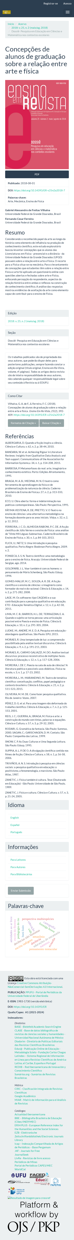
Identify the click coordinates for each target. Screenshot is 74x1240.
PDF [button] (37, 174)
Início (11, 23)
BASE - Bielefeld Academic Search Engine (38, 1026)
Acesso (67, 3)
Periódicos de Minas (26, 1161)
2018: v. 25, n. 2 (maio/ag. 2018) (30, 27)
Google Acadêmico (25, 1096)
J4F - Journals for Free (27, 1150)
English (14, 817)
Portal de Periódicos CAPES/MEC (33, 1165)
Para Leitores (18, 859)
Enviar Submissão (21, 890)
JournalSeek (22, 1154)
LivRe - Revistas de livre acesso (32, 1158)
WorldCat (20, 1169)
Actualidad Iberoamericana (30, 1114)
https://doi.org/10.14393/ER (30, 1006)
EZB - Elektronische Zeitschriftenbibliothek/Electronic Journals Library (39, 1136)
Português (16, 832)
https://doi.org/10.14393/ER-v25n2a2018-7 (39, 190)
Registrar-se (51, 3)
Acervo (22, 23)
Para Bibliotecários (21, 874)
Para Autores (17, 867)
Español (14, 824)
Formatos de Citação (23, 422)
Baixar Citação (51, 422)
